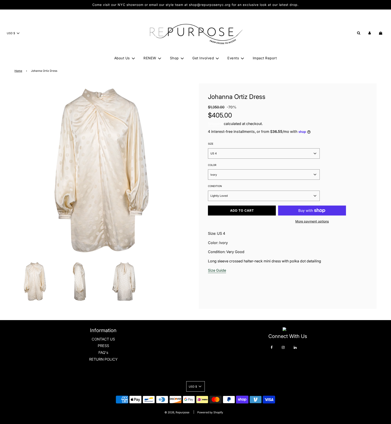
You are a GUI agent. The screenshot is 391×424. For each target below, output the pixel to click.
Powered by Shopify (210, 412)
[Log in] (369, 33)
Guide (221, 270)
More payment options (312, 221)
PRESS (103, 345)
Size (210, 143)
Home (18, 70)
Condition (215, 186)
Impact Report (265, 58)
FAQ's (103, 352)
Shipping (215, 123)
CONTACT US (103, 339)
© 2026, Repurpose (177, 412)
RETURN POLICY (103, 359)
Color (212, 165)
